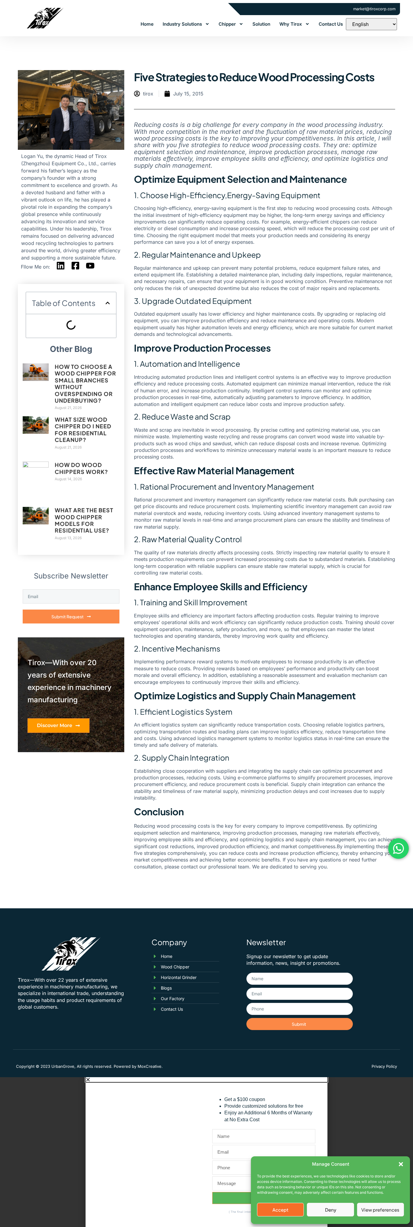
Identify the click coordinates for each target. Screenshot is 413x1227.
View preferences (380, 1210)
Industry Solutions (182, 24)
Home (147, 24)
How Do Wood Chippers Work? (81, 468)
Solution (261, 24)
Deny (330, 1210)
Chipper (227, 24)
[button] (401, 1164)
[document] (206, 1152)
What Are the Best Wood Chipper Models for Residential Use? (84, 520)
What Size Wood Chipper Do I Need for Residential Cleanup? (83, 429)
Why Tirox (290, 24)
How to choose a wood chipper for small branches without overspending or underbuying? (85, 383)
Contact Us (331, 24)
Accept (280, 1210)
